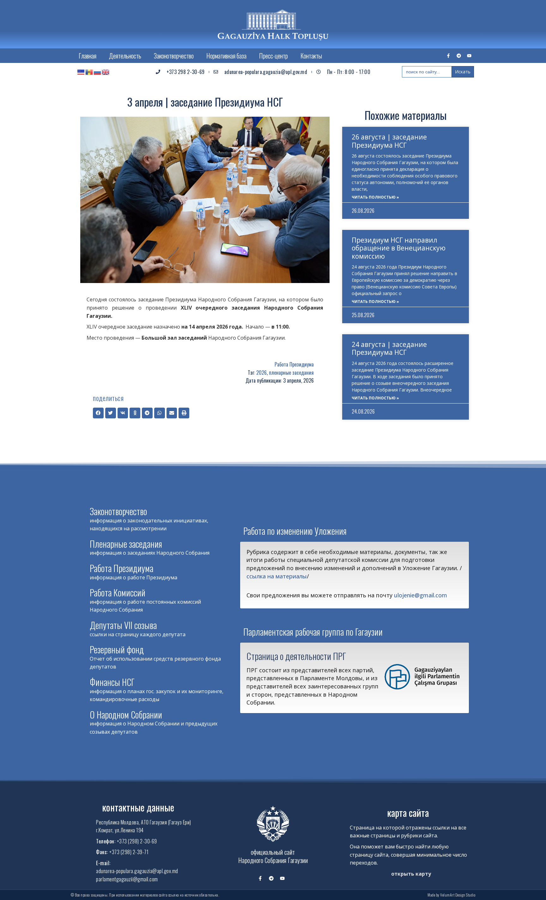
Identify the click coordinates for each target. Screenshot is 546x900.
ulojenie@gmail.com (420, 595)
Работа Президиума (294, 364)
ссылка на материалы (276, 576)
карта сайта (408, 812)
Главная (87, 55)
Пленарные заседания (126, 543)
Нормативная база (226, 55)
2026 (261, 372)
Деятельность (125, 55)
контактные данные (138, 807)
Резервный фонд (117, 649)
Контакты (311, 55)
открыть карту (411, 873)
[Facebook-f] (448, 55)
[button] (98, 413)
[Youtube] (469, 55)
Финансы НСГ (112, 681)
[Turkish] (81, 71)
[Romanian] (89, 71)
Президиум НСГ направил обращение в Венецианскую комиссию (399, 248)
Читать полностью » (375, 197)
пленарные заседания (291, 372)
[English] (106, 71)
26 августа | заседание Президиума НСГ (389, 141)
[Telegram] (458, 55)
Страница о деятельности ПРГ (296, 656)
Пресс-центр (273, 55)
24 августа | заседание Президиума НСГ (389, 348)
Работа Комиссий (117, 592)
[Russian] (98, 71)
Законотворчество (174, 55)
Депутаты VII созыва (123, 625)
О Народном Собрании (126, 714)
